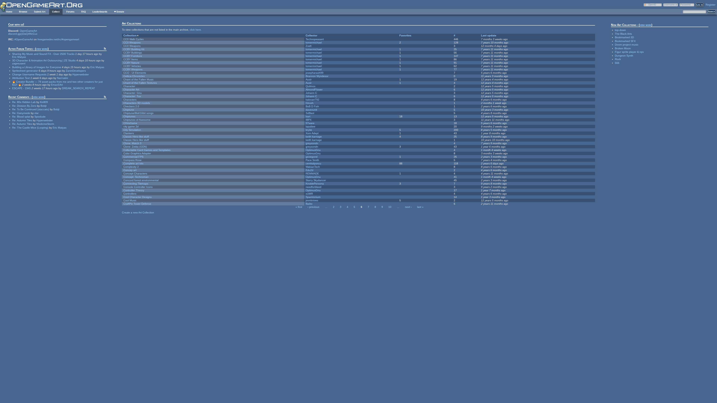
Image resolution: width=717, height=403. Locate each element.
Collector (311, 35)
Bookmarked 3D (624, 37)
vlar (36, 113)
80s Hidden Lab (26, 102)
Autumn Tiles (24, 120)
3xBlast (310, 113)
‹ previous (313, 206)
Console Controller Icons (138, 186)
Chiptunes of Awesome (136, 119)
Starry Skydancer (316, 180)
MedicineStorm (45, 123)
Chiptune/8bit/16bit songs (138, 113)
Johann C (311, 92)
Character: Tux (132, 96)
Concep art (129, 170)
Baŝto (309, 203)
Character (129, 86)
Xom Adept (312, 133)
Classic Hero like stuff (136, 136)
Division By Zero (26, 105)
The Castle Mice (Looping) (32, 127)
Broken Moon (623, 48)
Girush (310, 102)
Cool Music (129, 200)
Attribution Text (21, 77)
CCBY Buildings (132, 52)
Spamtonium (313, 197)
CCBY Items (130, 59)
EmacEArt (57, 84)
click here (195, 29)
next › (408, 206)
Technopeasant (315, 39)
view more (42, 49)
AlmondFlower (314, 89)
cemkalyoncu (313, 163)
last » (420, 206)
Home (9, 11)
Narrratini (62, 77)
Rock (618, 59)
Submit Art (39, 11)
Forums (70, 11)
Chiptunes (129, 116)
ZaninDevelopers (76, 70)
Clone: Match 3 (132, 143)
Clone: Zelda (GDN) (135, 146)
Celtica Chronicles (134, 76)
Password (685, 4)
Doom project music (626, 44)
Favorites (405, 35)
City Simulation (132, 129)
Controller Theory (133, 190)
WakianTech (313, 166)
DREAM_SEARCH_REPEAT (78, 88)
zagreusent (18, 63)
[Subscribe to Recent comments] (104, 97)
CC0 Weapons (132, 42)
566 (617, 62)
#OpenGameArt (23, 39)
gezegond (311, 156)
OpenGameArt (28, 30)
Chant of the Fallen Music (138, 79)
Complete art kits (133, 163)
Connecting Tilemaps (135, 183)
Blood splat (23, 116)
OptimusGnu (313, 150)
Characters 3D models (136, 102)
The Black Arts (623, 33)
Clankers (128, 133)
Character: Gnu (132, 92)
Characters (129, 99)
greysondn (312, 143)
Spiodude (40, 116)
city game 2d (131, 126)
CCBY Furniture (132, 55)
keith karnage (314, 136)
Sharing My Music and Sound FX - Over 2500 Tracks (43, 53)
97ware (310, 123)
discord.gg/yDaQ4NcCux (22, 33)
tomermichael (314, 42)
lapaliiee (310, 126)
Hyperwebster (80, 74)
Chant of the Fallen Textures (140, 82)
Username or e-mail (670, 4)
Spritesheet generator (25, 70)
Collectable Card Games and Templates (146, 150)
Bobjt (43, 105)
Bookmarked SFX (625, 41)
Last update (488, 35)
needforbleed (313, 186)
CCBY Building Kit (133, 49)
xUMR (309, 193)
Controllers (129, 193)
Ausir (309, 79)
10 (389, 206)
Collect (56, 11)
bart (308, 116)
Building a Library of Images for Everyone (36, 67)
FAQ (83, 11)
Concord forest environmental (141, 180)
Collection (129, 35)
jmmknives (312, 200)
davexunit (311, 109)
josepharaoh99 (314, 72)
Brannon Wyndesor (317, 76)
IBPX (308, 119)
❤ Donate (119, 11)
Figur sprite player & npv (629, 51)
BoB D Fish (312, 106)
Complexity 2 (131, 166)
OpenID (652, 4)
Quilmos (310, 86)
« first (299, 206)
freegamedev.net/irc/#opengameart (58, 39)
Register (711, 4)
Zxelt (308, 45)
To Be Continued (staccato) (33, 109)
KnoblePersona (315, 183)
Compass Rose (132, 160)
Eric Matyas (19, 56)
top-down (620, 30)
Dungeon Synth (624, 55)
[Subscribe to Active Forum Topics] (104, 49)
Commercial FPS (133, 156)
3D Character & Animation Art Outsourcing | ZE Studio (44, 60)
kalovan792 (312, 99)
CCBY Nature (131, 62)
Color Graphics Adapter (137, 153)
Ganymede (23, 113)
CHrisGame (130, 123)
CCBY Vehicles (132, 66)
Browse (23, 11)
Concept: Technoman (136, 176)
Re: (14, 102)
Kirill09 (44, 102)
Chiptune (128, 109)
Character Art (131, 89)
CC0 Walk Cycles (133, 39)
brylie (309, 129)
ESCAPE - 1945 (21, 88)
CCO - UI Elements (134, 72)
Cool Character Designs (137, 197)
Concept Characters (135, 173)
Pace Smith (312, 160)
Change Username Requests (29, 74)
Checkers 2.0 (131, 106)
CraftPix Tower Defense (137, 203)
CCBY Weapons (132, 69)
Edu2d (309, 170)
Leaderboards (99, 11)
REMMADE (312, 173)
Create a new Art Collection (138, 212)
